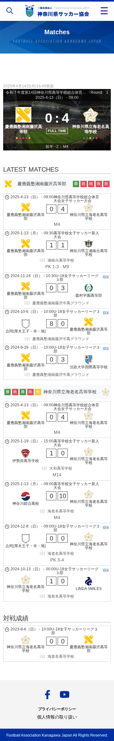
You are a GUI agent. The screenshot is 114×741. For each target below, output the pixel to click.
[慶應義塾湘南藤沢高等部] (23, 122)
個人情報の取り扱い (57, 716)
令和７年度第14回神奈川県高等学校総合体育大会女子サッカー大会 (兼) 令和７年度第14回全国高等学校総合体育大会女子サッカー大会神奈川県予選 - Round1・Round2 (47, 92)
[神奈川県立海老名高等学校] (90, 122)
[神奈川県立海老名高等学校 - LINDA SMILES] (57, 583)
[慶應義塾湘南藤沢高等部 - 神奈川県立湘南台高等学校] (57, 251)
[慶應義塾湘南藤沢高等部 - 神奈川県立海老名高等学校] (57, 212)
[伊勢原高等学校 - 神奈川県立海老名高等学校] (57, 459)
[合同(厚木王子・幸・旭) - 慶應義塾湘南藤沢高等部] (57, 326)
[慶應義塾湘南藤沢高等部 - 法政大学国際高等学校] (57, 362)
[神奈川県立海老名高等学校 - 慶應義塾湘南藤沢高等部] (57, 644)
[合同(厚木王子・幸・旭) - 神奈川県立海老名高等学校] (57, 544)
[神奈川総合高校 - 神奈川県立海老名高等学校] (57, 502)
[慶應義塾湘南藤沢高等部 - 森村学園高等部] (57, 290)
